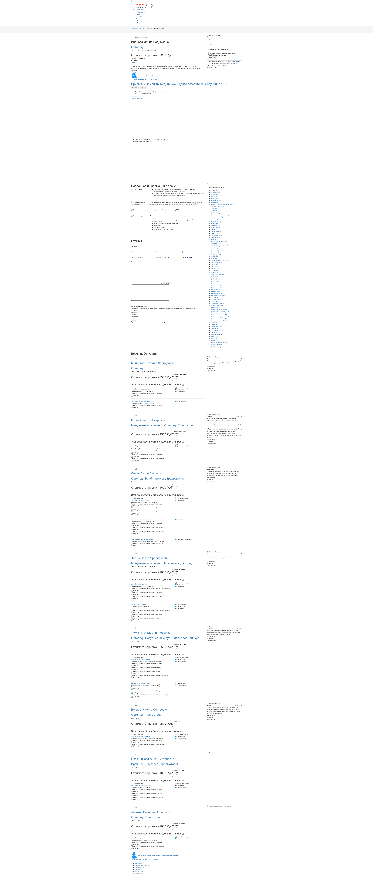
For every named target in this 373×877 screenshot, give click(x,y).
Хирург (194, 638)
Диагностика (140, 18)
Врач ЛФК (138, 764)
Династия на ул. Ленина (138, 604)
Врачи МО (138, 869)
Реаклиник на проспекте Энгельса (142, 401)
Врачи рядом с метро (142, 865)
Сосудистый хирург (158, 638)
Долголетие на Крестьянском (140, 659)
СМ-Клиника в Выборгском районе (142, 539)
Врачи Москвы (141, 20)
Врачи (138, 14)
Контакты (139, 24)
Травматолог (187, 425)
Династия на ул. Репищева (139, 585)
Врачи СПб (138, 863)
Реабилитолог (155, 478)
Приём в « (179, 84)
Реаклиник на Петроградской (140, 390)
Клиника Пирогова (137, 447)
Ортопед (137, 47)
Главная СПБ (140, 12)
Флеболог (181, 638)
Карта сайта (139, 871)
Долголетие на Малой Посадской (141, 683)
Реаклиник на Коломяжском (140, 500)
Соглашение (139, 873)
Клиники (139, 16)
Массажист (172, 563)
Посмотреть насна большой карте (137, 98)
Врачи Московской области (145, 22)
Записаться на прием (139, 88)
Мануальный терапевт (147, 425)
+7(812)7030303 (140, 5)
